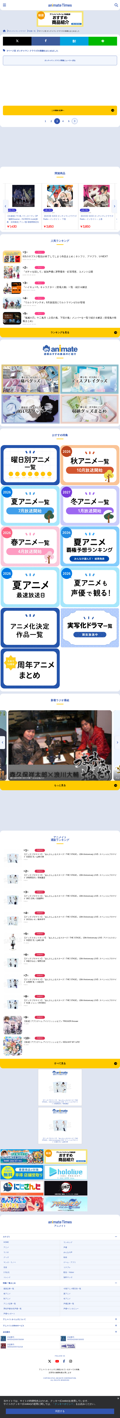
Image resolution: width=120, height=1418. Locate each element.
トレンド (7, 1277)
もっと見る (60, 785)
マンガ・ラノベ (10, 1262)
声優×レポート (9, 1314)
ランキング (68, 1242)
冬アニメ (67, 1299)
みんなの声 (68, 1252)
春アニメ (7, 1294)
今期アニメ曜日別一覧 (72, 1289)
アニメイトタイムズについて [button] (14, 1319)
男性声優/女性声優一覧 (13, 1309)
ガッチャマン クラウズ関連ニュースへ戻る (60, 60)
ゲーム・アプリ (70, 1262)
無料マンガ (68, 1277)
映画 (65, 1257)
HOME (6, 1242)
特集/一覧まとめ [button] (9, 1283)
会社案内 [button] (6, 1332)
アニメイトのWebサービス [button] (13, 1326)
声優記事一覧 (69, 1304)
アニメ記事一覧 (10, 1304)
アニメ (6, 1247)
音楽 (5, 1267)
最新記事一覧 (9, 1289)
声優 (65, 1247)
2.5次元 (7, 1272)
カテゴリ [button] (6, 1237)
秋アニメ (7, 1299)
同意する (60, 1411)
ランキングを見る (60, 332)
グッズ (6, 1257)
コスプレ (67, 1267)
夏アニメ (67, 1294)
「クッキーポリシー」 (64, 1404)
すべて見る (60, 1063)
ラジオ (6, 1252)
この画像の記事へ (57, 110)
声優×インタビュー (71, 1309)
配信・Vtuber (69, 1272)
